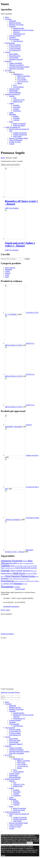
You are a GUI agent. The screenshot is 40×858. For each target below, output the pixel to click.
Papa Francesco (12, 576)
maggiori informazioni (19, 843)
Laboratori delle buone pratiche (19, 67)
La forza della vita (15, 46)
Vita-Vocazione (10, 43)
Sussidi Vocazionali (7, 634)
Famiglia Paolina (18, 28)
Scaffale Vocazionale (20, 133)
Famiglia (30, 566)
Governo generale (15, 35)
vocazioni (17, 587)
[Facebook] (15, 689)
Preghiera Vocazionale (16, 24)
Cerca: (3, 259)
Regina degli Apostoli (24, 578)
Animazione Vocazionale (11, 560)
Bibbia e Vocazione (23, 76)
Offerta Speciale (29, 573)
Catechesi (5, 565)
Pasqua (24, 576)
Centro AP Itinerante (15, 140)
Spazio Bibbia (13, 54)
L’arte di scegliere (15, 48)
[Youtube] (16, 614)
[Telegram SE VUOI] (16, 685)
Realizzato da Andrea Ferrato (10, 692)
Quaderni (16, 105)
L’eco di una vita (22, 81)
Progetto (11, 578)
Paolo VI (3, 576)
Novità (22, 573)
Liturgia (19, 570)
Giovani (7, 52)
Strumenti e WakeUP (16, 59)
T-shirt (11, 112)
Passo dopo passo (14, 56)
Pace (35, 573)
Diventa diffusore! (15, 92)
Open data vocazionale (16, 68)
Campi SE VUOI (18, 100)
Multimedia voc (18, 74)
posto (37, 576)
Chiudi (3, 855)
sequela (28, 581)
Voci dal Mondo (18, 87)
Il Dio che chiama (15, 45)
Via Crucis (25, 583)
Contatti (11, 144)
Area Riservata (18, 41)
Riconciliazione (7, 581)
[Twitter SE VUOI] (16, 653)
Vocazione (7, 586)
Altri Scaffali (17, 136)
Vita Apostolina (14, 39)
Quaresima (15, 578)
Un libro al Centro (15, 142)
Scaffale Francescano (20, 134)
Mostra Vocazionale (19, 123)
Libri (14, 98)
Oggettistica (17, 111)
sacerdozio (16, 581)
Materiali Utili (17, 101)
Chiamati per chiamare (16, 65)
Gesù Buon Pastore (9, 568)
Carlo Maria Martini (28, 563)
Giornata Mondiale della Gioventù (26, 568)
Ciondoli (16, 109)
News (15, 85)
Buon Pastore (20, 563)
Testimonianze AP (19, 34)
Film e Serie (21, 78)
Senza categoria (10, 267)
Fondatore (12, 26)
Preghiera (4, 578)
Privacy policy (5, 610)
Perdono (32, 576)
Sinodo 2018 (8, 584)
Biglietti (15, 116)
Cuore (12, 566)
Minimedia (12, 114)
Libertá (12, 571)
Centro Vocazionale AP (12, 127)
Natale (16, 573)
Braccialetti (16, 107)
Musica (19, 83)
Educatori (8, 61)
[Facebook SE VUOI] (7, 638)
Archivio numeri (14, 89)
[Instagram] (20, 689)
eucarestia (25, 566)
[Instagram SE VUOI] (16, 630)
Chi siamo (8, 19)
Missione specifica (15, 23)
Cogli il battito (13, 57)
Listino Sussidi (20, 589)
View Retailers (14, 208)
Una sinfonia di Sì (15, 50)
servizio (32, 581)
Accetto (29, 843)
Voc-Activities (21, 79)
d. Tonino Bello (19, 566)
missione (3, 573)
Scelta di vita (23, 581)
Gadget (11, 103)
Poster (11, 122)
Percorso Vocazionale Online (18, 138)
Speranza (17, 583)
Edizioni (11, 96)
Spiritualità (12, 21)
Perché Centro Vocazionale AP (19, 129)
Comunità (12, 37)
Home (7, 17)
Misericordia (34, 570)
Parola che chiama (19, 125)
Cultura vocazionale (15, 63)
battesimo (25, 561)
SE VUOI (8, 70)
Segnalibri (16, 118)
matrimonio (26, 570)
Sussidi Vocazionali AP (12, 94)
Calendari (16, 120)
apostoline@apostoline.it (11, 606)
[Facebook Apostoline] (13, 614)
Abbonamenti (13, 90)
